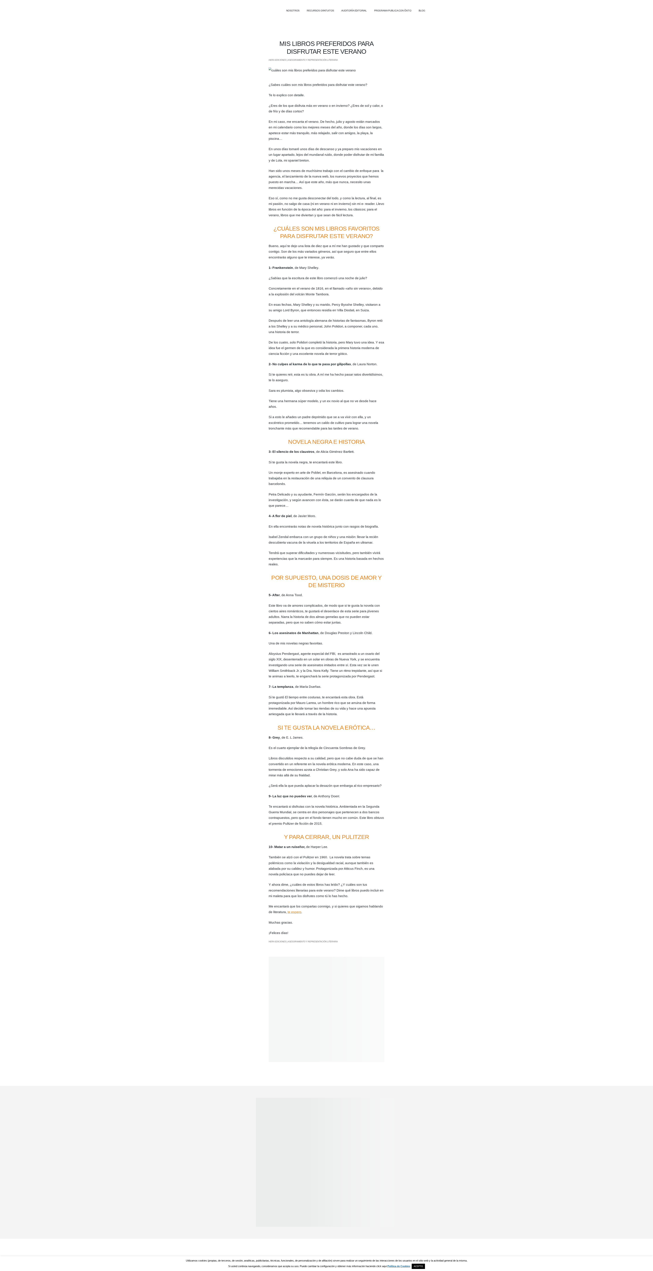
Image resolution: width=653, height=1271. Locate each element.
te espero (294, 912)
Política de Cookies (398, 1266)
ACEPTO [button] (418, 1266)
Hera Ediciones (249, 10)
